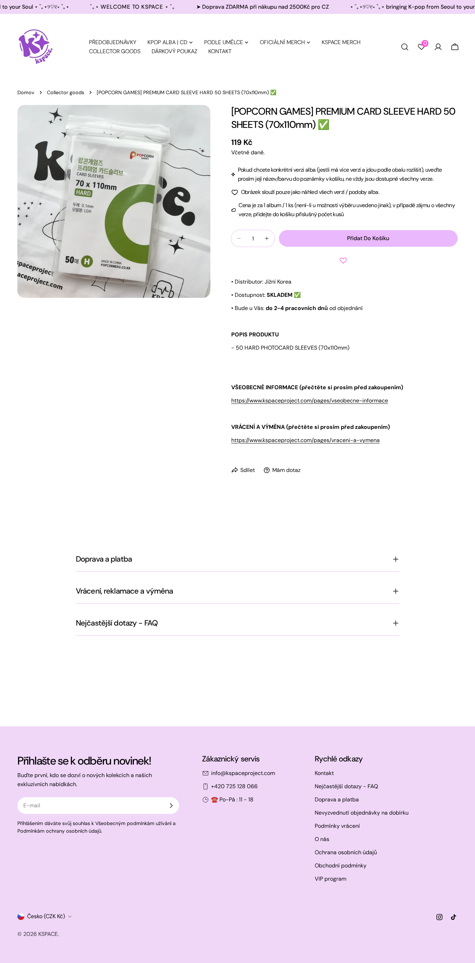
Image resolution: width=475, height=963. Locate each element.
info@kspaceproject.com (243, 773)
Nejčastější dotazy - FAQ (346, 786)
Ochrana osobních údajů (346, 852)
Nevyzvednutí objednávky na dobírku (362, 812)
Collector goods (65, 92)
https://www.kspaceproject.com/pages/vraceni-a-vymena (305, 440)
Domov (25, 92)
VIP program (330, 878)
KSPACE (48, 934)
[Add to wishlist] (344, 260)
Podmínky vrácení (337, 826)
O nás (322, 839)
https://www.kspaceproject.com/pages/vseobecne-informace (309, 400)
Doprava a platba (337, 799)
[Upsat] (171, 805)
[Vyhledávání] (405, 47)
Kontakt (324, 773)
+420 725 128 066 (234, 786)
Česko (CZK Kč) (46, 916)
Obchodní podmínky (341, 865)
